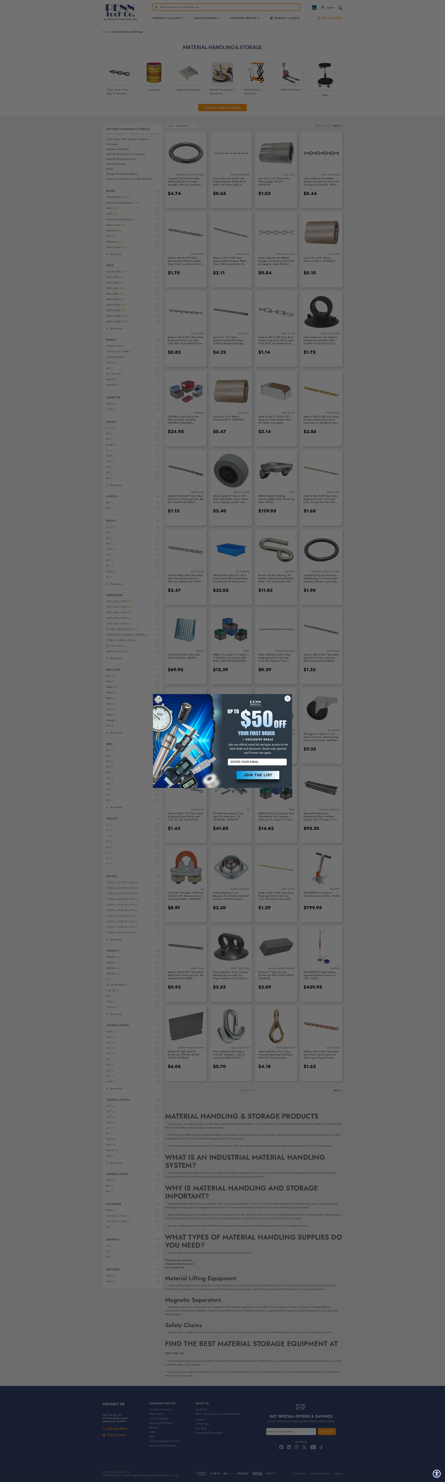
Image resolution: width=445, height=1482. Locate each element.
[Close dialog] (288, 698)
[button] (257, 778)
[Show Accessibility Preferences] (437, 1474)
